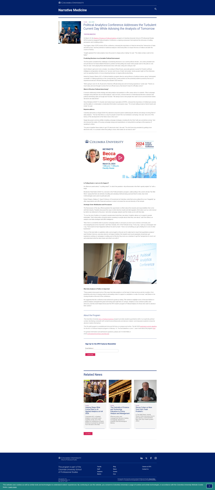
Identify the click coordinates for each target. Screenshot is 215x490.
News (115, 469)
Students (99, 471)
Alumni (99, 474)
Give (114, 474)
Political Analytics (89, 34)
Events (115, 471)
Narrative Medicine (72, 10)
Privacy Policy (152, 479)
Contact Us (145, 469)
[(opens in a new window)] (71, 2)
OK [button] (209, 486)
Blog (114, 466)
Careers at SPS (146, 466)
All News (88, 433)
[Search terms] (155, 1)
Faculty (99, 466)
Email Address (89, 348)
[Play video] (120, 158)
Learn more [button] (12, 487)
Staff (98, 469)
